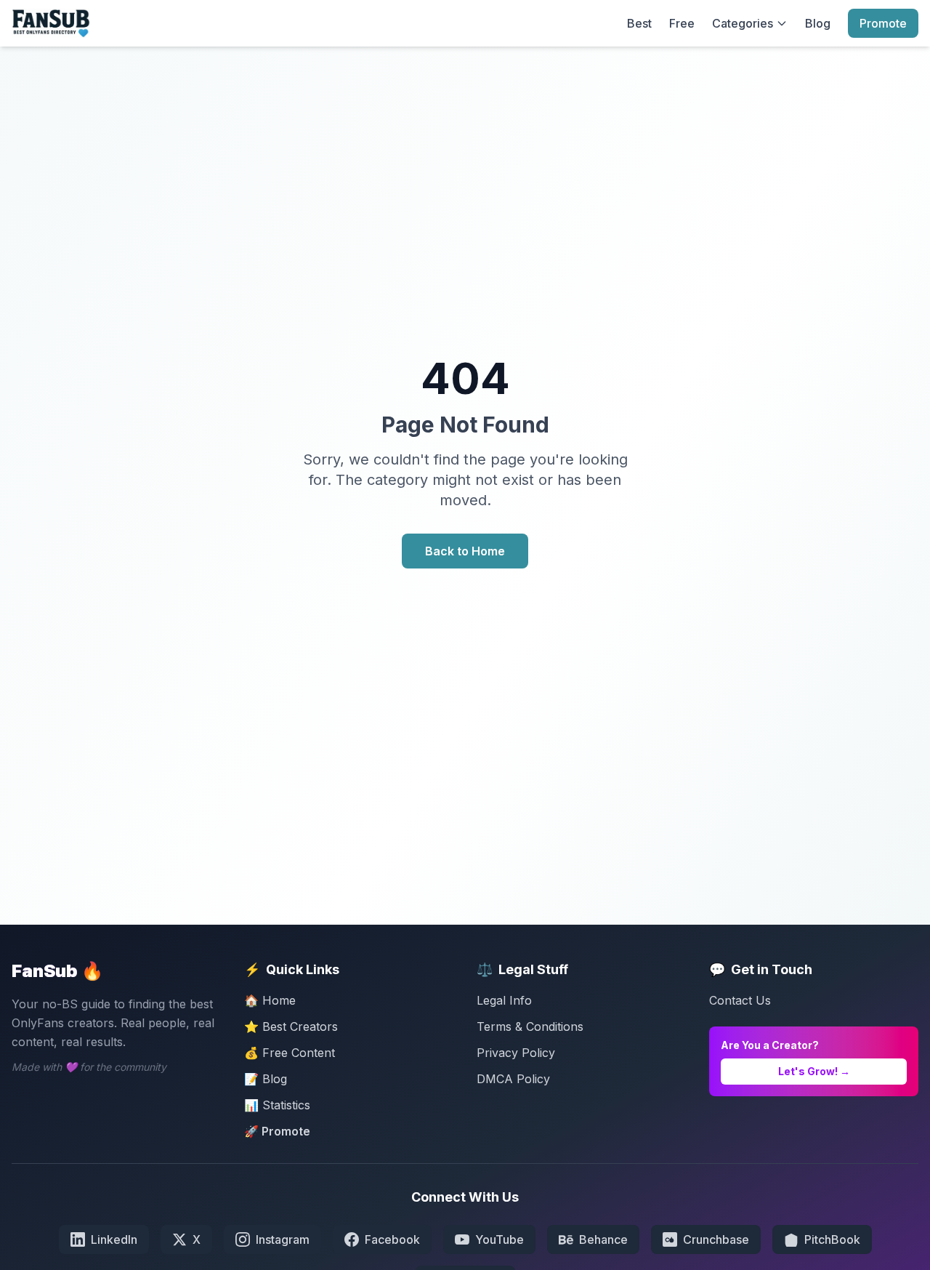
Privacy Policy (516, 1052)
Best (639, 23)
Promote (883, 23)
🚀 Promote (277, 1131)
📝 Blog (265, 1079)
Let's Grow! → (814, 1071)
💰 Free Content (289, 1052)
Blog (817, 23)
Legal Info (504, 1000)
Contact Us (740, 1000)
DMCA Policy (513, 1079)
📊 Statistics (277, 1105)
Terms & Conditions (530, 1026)
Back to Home (465, 551)
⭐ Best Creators (291, 1026)
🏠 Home (270, 1000)
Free (682, 23)
